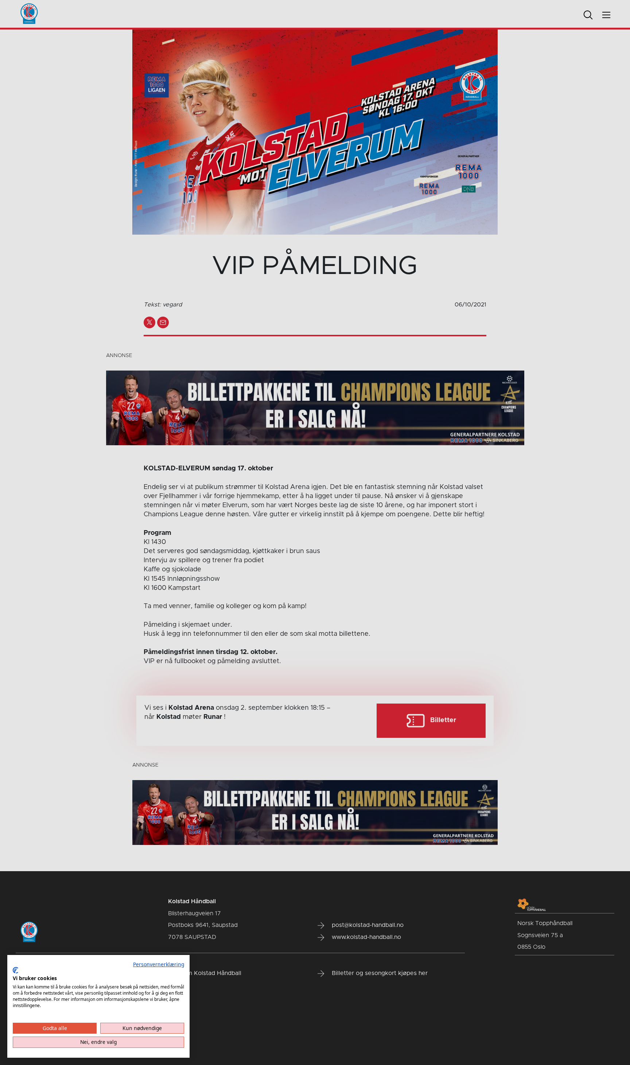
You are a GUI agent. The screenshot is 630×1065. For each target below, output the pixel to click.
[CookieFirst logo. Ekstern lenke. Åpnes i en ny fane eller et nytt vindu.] (15, 970)
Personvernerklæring (158, 964)
